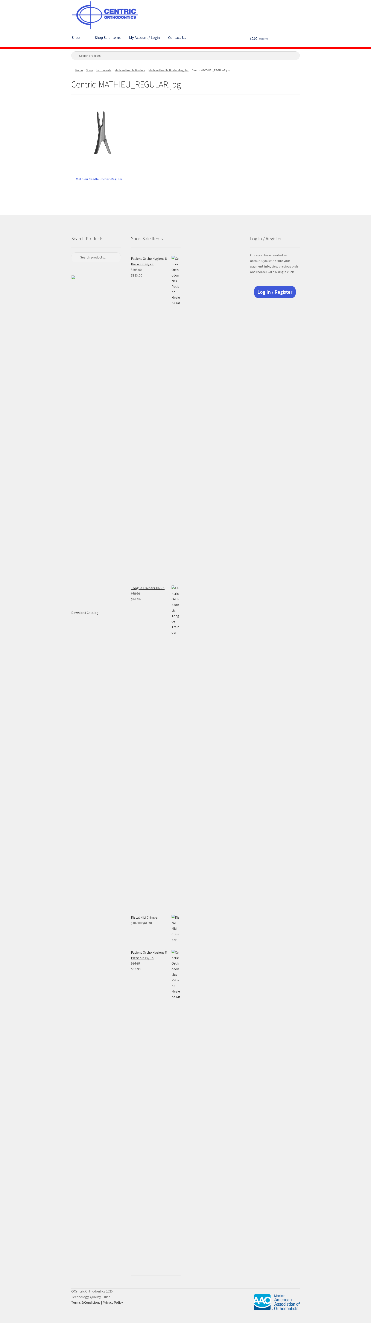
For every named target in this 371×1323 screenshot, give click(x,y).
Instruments (103, 70)
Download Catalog (85, 612)
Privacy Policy (113, 1302)
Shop (76, 37)
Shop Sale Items (108, 37)
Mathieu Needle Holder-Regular (169, 70)
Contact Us (177, 37)
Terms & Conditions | (87, 1302)
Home (79, 70)
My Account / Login (144, 37)
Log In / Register (274, 292)
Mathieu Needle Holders (130, 70)
